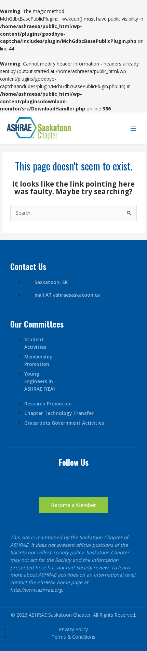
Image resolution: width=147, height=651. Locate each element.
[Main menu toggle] (133, 129)
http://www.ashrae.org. (36, 590)
